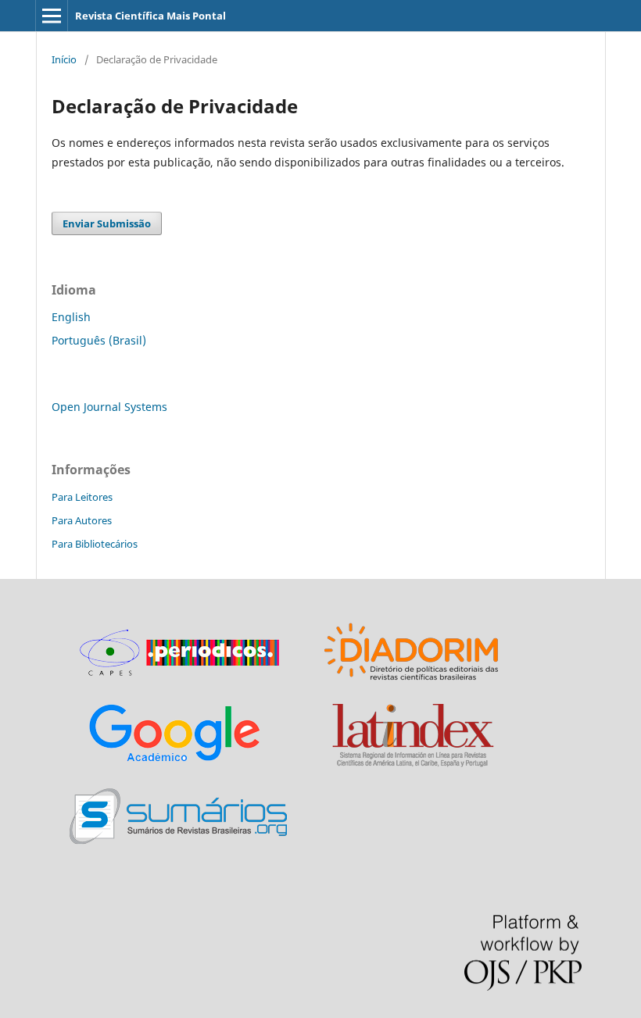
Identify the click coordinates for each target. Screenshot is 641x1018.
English (71, 316)
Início (64, 59)
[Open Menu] (51, 15)
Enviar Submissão (107, 223)
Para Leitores (82, 497)
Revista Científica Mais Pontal (150, 16)
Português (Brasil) (99, 340)
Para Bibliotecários (95, 544)
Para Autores (82, 520)
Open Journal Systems (109, 406)
